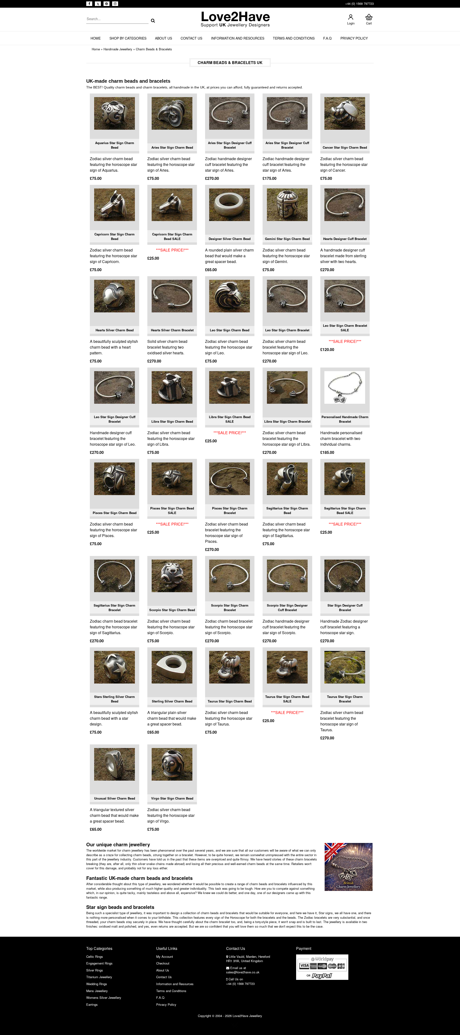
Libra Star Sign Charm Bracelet (287, 421)
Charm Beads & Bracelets (154, 49)
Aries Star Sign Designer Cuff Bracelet (230, 145)
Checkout (162, 963)
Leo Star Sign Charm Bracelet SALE (345, 328)
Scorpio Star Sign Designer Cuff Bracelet (287, 607)
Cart (369, 23)
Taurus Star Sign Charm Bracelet (345, 699)
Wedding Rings (96, 984)
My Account (164, 956)
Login (351, 23)
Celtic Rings (94, 956)
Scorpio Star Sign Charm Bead (172, 610)
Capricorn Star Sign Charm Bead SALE (172, 236)
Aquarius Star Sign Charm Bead (114, 145)
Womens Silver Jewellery (103, 997)
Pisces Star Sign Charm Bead (115, 512)
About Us (163, 38)
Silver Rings (94, 970)
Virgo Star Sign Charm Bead (172, 798)
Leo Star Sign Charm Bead (229, 330)
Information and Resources (237, 38)
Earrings (92, 1004)
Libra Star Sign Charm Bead (172, 421)
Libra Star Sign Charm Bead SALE (230, 419)
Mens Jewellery (97, 990)
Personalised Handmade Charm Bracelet (345, 419)
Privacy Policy (354, 38)
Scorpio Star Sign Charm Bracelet (229, 607)
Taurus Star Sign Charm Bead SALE (287, 699)
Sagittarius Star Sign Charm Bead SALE (345, 510)
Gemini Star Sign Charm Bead (287, 238)
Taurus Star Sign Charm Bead (230, 701)
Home (96, 38)
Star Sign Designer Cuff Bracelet (345, 607)
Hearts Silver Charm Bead (115, 330)
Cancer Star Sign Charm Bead (345, 147)
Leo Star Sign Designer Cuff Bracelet (114, 419)
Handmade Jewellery (118, 49)
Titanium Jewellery (99, 977)
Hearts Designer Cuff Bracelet (345, 238)
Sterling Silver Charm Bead (172, 701)
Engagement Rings (99, 963)
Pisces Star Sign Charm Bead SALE (172, 510)
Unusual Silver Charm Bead (114, 798)
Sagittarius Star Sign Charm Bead (287, 510)
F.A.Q (327, 38)
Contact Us (191, 38)
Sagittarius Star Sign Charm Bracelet (114, 607)
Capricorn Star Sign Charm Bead (114, 236)
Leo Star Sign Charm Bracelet (287, 330)
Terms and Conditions (294, 38)
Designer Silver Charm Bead (230, 238)
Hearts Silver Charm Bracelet (172, 330)
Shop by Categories (127, 38)
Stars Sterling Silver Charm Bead (114, 699)
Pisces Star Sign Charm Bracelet (229, 510)
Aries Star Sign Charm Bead (172, 147)
